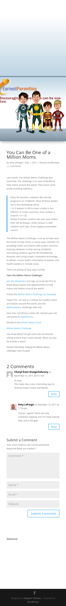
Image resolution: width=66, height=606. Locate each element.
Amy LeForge (16, 162)
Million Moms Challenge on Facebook (37, 294)
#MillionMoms (14, 307)
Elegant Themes (32, 598)
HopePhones (27, 316)
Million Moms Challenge (19, 328)
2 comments (14, 166)
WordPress (33, 601)
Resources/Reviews (49, 162)
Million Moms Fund (31, 322)
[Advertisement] (33, 36)
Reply (54, 393)
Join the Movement (16, 281)
